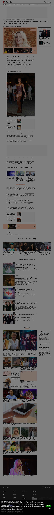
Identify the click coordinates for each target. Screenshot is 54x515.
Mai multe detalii (11, 505)
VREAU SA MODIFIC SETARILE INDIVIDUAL (48, 508)
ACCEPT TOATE (48, 505)
